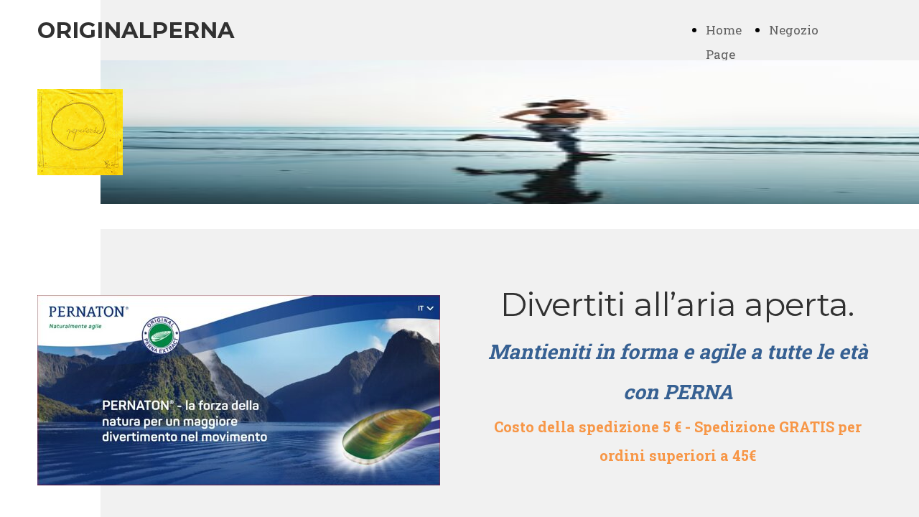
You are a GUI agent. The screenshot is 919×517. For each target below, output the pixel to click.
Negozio (793, 30)
